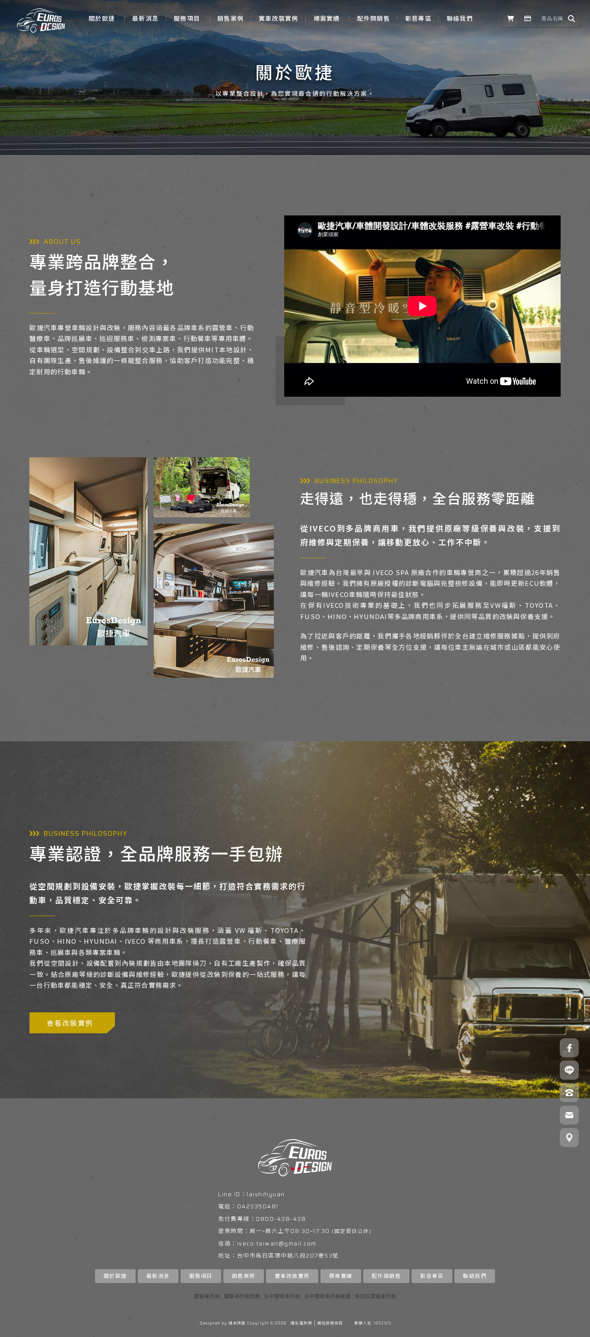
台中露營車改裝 (282, 1296)
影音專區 (418, 18)
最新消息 (145, 18)
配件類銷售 (373, 18)
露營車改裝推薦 (242, 1296)
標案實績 (327, 18)
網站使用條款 (330, 1323)
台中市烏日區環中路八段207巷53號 (288, 1255)
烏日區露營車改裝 (375, 1296)
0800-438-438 (281, 1218)
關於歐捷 (102, 18)
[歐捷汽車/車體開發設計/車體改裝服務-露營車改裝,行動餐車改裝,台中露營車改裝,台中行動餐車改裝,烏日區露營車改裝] (41, 18)
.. (348, 1323)
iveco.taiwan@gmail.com (277, 1243)
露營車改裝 (207, 1296)
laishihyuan (266, 1194)
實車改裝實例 (278, 18)
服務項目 (187, 18)
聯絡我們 (460, 18)
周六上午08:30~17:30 (297, 1231)
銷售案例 (230, 18)
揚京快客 (237, 1323)
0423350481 (258, 1206)
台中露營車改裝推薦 (327, 1296)
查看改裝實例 (70, 1023)
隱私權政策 (301, 1323)
